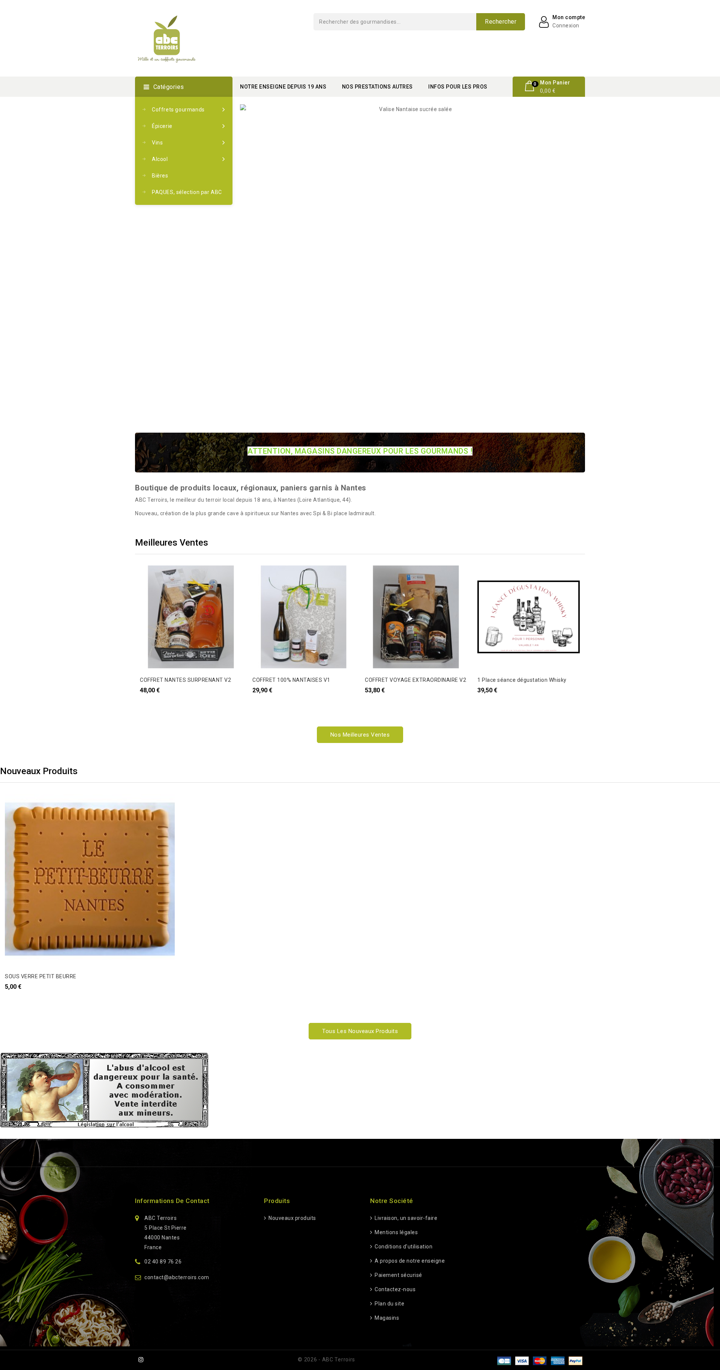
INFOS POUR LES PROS (458, 87)
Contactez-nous (395, 1289)
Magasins (386, 1318)
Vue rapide (150, 590)
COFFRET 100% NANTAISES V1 (291, 680)
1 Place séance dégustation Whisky (522, 680)
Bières (160, 176)
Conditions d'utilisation (403, 1247)
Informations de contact (172, 1201)
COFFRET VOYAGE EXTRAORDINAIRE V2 (415, 680)
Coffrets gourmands (178, 110)
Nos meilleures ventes (360, 734)
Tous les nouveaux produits (360, 1031)
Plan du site (389, 1304)
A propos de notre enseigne (409, 1261)
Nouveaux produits (291, 1218)
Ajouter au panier (150, 605)
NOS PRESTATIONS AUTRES (377, 87)
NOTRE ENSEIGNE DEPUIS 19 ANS (283, 87)
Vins (157, 143)
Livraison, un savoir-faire (405, 1218)
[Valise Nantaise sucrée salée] (412, 109)
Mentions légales (396, 1232)
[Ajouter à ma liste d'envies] (150, 575)
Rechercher (500, 21)
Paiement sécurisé (398, 1275)
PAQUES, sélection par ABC (187, 192)
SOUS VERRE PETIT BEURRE (40, 976)
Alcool (160, 159)
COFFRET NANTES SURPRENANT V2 (185, 680)
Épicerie (162, 126)
